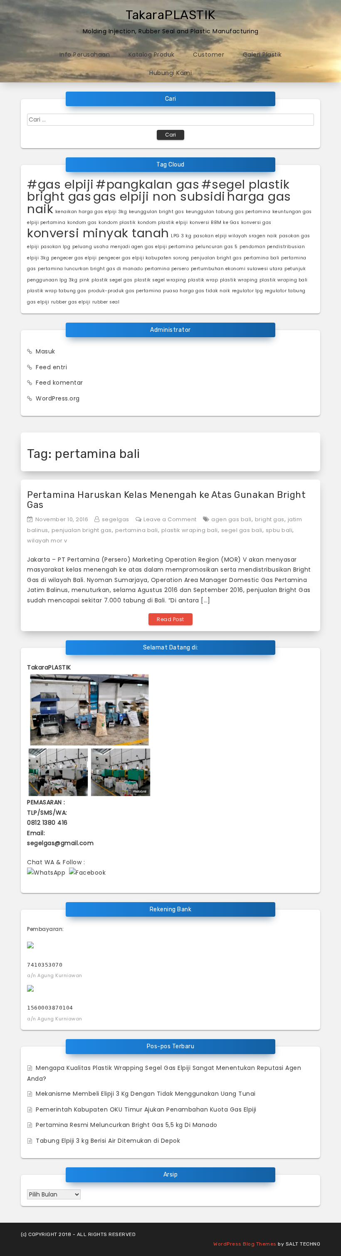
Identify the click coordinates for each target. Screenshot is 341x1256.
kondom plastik (117, 222)
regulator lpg (247, 291)
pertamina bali (261, 258)
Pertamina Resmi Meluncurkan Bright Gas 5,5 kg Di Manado (126, 1125)
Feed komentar (59, 382)
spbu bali (279, 530)
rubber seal (106, 302)
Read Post (170, 619)
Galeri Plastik (262, 54)
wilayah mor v (47, 541)
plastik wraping (239, 280)
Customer (208, 54)
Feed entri (51, 367)
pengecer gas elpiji (74, 258)
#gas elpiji (60, 184)
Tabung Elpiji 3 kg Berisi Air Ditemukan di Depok (108, 1141)
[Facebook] (87, 872)
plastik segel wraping (160, 280)
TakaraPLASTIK (170, 14)
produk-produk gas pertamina (124, 291)
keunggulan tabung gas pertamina (228, 212)
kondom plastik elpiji (163, 222)
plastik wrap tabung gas (56, 291)
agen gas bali (231, 519)
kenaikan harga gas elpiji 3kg (91, 212)
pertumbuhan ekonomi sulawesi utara (237, 269)
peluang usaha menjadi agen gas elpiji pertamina (133, 247)
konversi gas (256, 222)
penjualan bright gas (216, 258)
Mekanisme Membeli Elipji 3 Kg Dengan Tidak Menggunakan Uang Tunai (146, 1093)
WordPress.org (58, 398)
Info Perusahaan (84, 54)
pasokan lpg (56, 247)
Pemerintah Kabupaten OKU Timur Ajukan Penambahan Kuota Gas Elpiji (146, 1109)
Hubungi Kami (170, 73)
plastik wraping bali (283, 280)
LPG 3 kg (181, 236)
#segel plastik (245, 184)
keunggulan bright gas (156, 212)
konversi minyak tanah (98, 232)
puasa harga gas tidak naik (196, 291)
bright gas (59, 196)
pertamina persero (167, 269)
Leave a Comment (170, 519)
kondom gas (82, 222)
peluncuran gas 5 (216, 247)
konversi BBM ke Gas (215, 222)
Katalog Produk (151, 54)
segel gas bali (241, 530)
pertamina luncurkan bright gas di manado (90, 269)
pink (84, 280)
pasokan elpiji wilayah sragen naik (235, 236)
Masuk (45, 351)
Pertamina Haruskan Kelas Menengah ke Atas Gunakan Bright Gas (166, 499)
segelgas (115, 519)
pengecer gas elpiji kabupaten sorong (144, 258)
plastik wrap (203, 280)
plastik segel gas (112, 280)
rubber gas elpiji (71, 302)
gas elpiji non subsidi (159, 196)
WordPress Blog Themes (245, 1244)
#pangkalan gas (147, 184)
